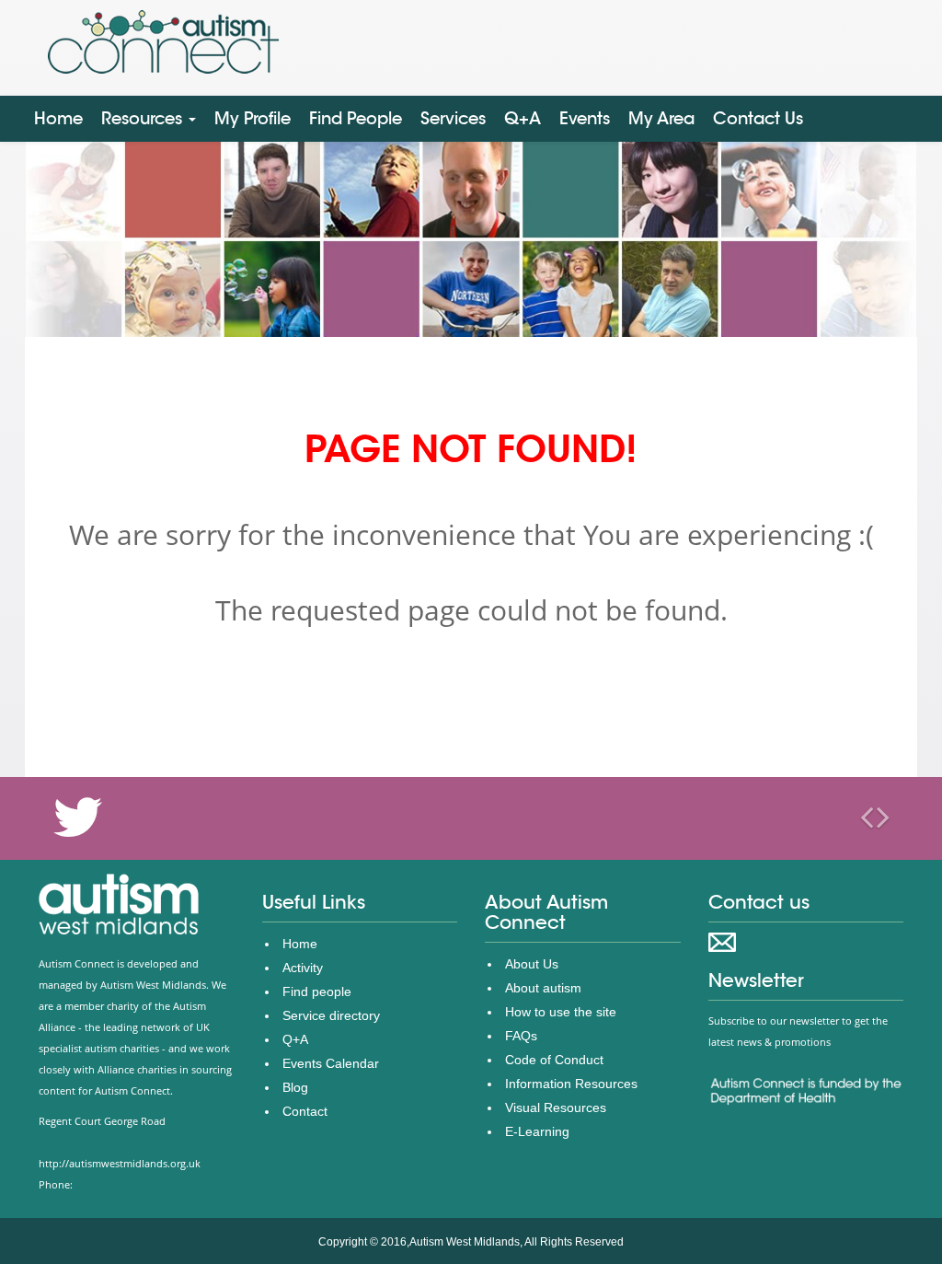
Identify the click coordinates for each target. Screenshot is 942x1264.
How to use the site (560, 1011)
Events (584, 118)
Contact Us (758, 118)
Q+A (522, 118)
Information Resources (571, 1083)
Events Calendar (330, 1063)
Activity (302, 967)
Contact (304, 1111)
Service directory (331, 1015)
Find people (316, 991)
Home (58, 118)
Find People (355, 118)
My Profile (252, 118)
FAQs (521, 1035)
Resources (144, 118)
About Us (531, 964)
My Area (661, 118)
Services (453, 118)
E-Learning (537, 1131)
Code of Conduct (554, 1059)
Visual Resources (555, 1107)
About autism (543, 987)
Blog (295, 1087)
